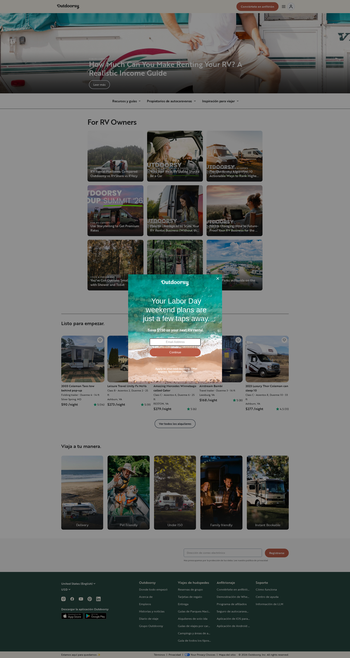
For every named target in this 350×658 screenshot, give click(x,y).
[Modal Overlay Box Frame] (175, 329)
